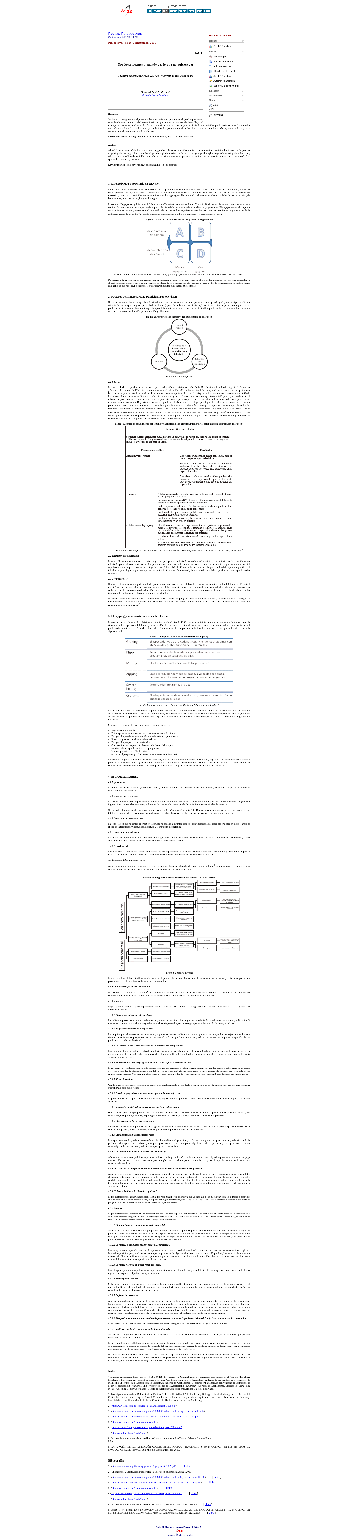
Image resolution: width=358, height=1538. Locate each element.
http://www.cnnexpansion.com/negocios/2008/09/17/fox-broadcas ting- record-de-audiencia (158, 1477)
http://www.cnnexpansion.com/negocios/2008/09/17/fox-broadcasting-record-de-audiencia (158, 1411)
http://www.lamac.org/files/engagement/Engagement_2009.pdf (143, 1405)
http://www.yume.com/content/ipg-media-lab (134, 1422)
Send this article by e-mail (226, 85)
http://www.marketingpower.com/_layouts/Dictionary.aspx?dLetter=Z (147, 1427)
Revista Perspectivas (125, 34)
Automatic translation (224, 81)
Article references (222, 66)
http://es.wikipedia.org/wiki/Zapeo (129, 1433)
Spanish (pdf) (220, 56)
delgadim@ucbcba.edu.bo (155, 95)
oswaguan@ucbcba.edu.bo (179, 1535)
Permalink (218, 115)
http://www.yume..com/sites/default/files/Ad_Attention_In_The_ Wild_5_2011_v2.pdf (156, 1482)
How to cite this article (225, 71)
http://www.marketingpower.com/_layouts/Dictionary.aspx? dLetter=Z (146, 1493)
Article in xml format (223, 61)
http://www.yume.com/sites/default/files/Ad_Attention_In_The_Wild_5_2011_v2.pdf (155, 1416)
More (215, 105)
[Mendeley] (211, 105)
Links (187, 1466)
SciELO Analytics (222, 46)
